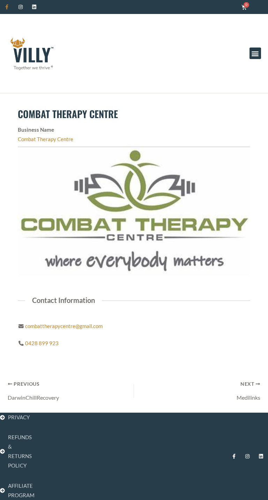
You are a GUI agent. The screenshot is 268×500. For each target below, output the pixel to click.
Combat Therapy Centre (45, 139)
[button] (255, 53)
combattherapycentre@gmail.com (64, 326)
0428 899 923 (42, 343)
